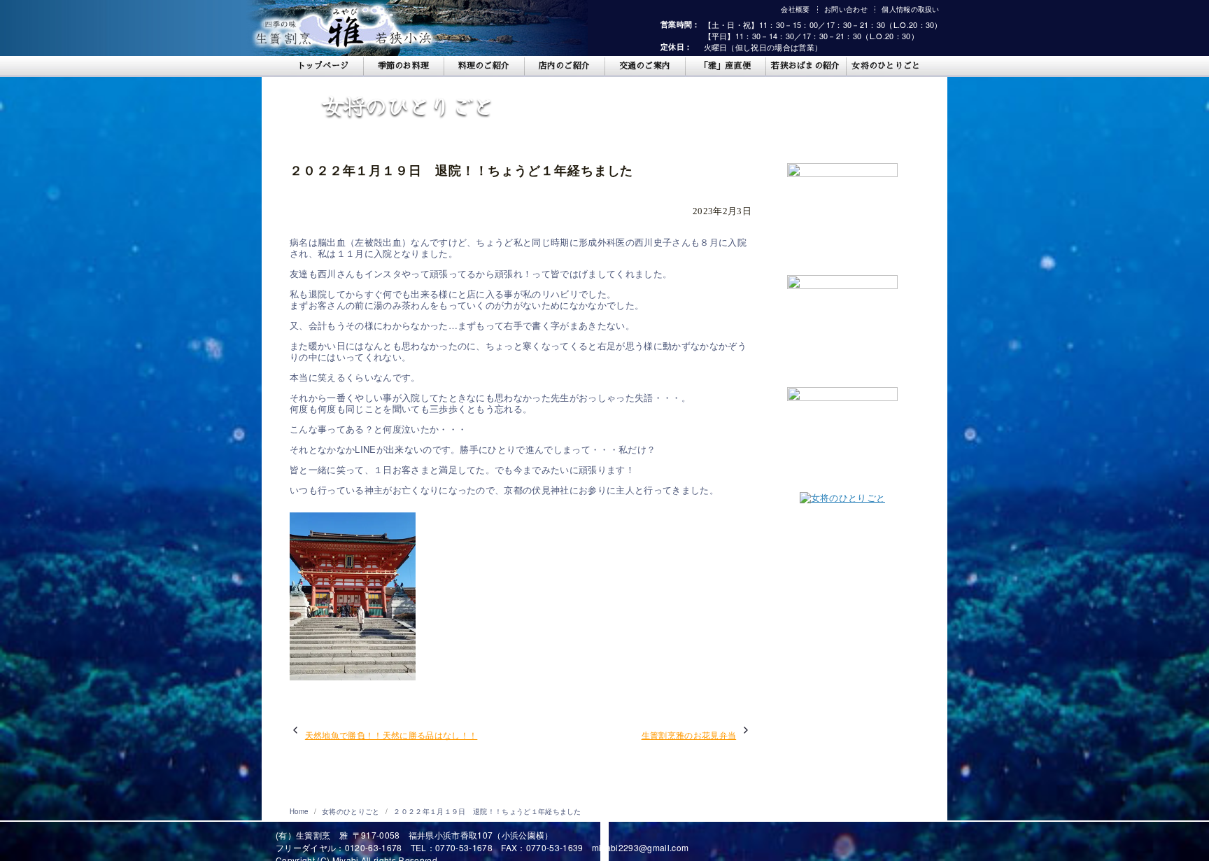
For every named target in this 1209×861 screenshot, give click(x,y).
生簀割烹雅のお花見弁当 (689, 735)
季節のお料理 (404, 66)
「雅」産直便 (725, 66)
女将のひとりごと (886, 66)
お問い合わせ (846, 9)
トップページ (323, 66)
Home (300, 811)
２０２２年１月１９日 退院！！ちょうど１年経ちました (487, 811)
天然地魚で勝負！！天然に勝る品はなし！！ (391, 735)
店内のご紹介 (565, 66)
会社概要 (795, 9)
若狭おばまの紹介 (805, 66)
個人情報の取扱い (911, 9)
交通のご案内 (645, 66)
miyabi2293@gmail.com (640, 847)
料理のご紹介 (484, 66)
